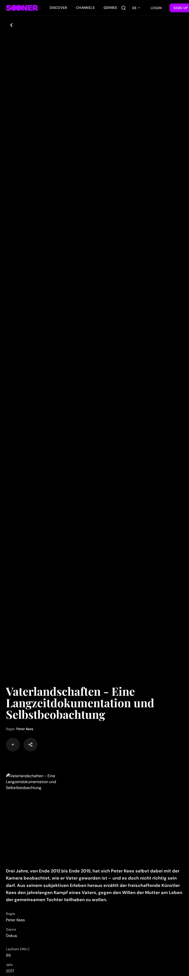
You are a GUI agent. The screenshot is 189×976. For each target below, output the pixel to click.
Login (156, 8)
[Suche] (123, 7)
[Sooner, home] (22, 8)
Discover (58, 7)
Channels (85, 7)
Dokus (11, 935)
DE (134, 8)
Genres (110, 7)
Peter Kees (24, 729)
